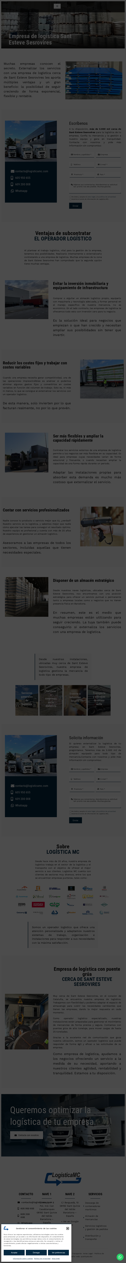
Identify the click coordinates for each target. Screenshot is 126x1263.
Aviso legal (56, 1258)
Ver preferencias (58, 1253)
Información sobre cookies (23, 1258)
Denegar (36, 1253)
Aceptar (14, 1253)
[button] (67, 1228)
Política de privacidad (42, 1258)
